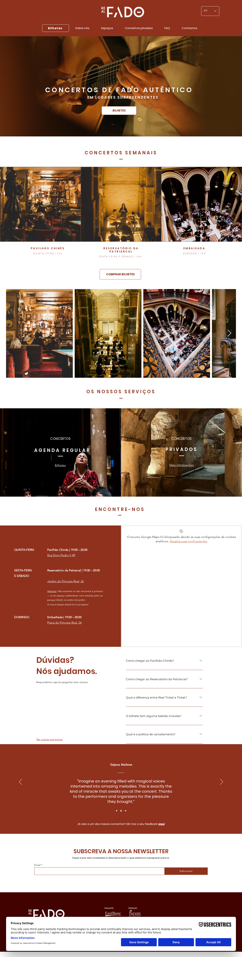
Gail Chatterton (121, 764)
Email (37, 865)
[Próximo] (221, 782)
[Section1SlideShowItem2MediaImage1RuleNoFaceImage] (120, 810)
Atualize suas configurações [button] (188, 541)
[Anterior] (20, 782)
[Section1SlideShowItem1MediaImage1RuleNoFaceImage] (116, 810)
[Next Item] (229, 333)
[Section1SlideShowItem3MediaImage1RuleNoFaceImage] (125, 811)
